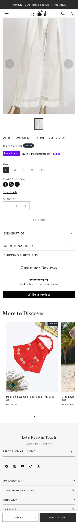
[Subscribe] (71, 452)
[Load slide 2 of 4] (37, 416)
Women (17, 4)
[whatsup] (11, 184)
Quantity (9, 199)
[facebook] (5, 184)
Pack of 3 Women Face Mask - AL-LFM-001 (30, 398)
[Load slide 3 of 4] (40, 416)
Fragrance (58, 4)
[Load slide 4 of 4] (43, 416)
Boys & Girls (40, 4)
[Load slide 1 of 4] (34, 416)
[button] (6, 13)
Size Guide (10, 192)
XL (34, 170)
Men (27, 4)
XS (44, 170)
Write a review (39, 294)
